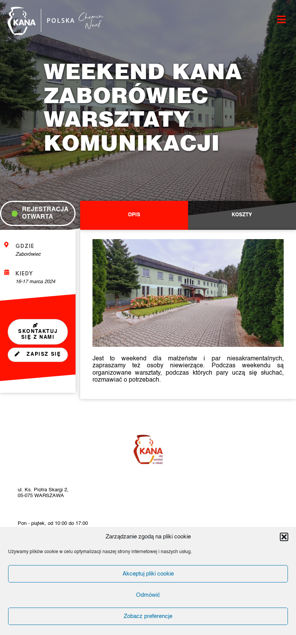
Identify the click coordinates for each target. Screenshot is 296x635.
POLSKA (61, 20)
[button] (284, 537)
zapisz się (43, 354)
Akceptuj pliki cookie (148, 574)
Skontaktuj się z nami (37, 334)
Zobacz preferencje (148, 616)
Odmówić (148, 595)
